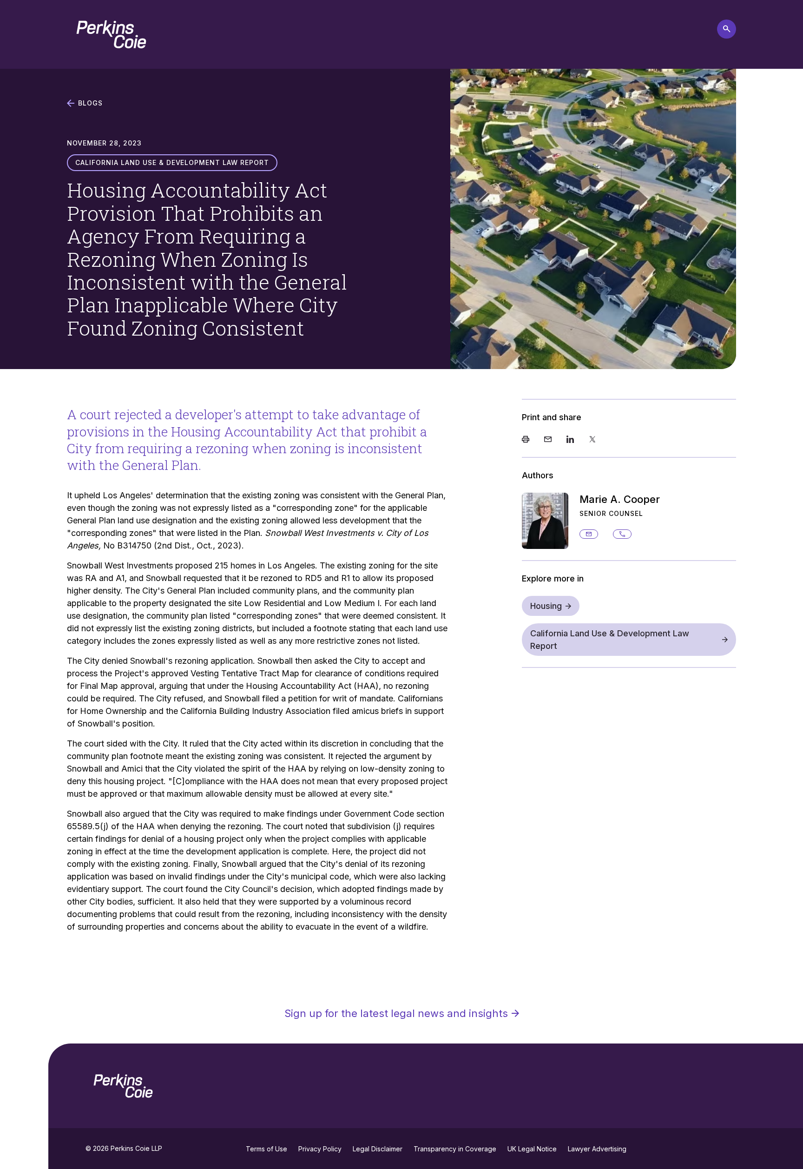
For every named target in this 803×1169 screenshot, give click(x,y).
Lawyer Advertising (597, 1149)
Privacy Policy (320, 1149)
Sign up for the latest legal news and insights (396, 1013)
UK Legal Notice (532, 1149)
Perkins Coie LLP (136, 1148)
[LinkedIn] (570, 440)
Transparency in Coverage (455, 1149)
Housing (546, 606)
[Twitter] (592, 440)
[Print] (525, 440)
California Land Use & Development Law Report (609, 639)
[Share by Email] (548, 440)
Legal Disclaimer (377, 1149)
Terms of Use (266, 1149)
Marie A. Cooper (619, 499)
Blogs (90, 103)
